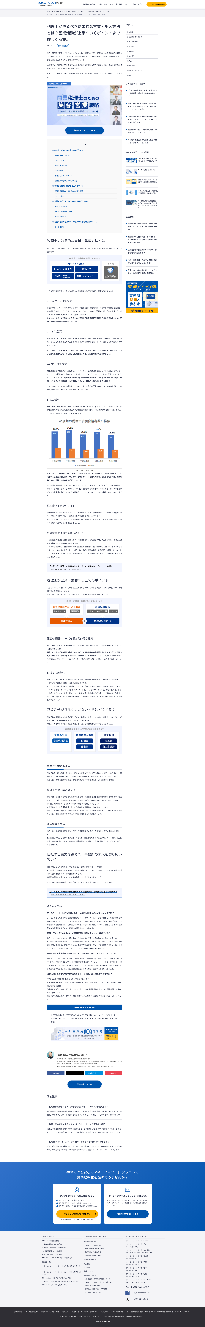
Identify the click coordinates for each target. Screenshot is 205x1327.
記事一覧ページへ (84, 1084)
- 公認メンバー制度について (93, 1245)
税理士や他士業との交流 (63, 211)
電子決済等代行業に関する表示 (137, 1311)
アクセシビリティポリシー (183, 1311)
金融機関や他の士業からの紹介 (66, 180)
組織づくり (131, 56)
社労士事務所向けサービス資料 (52, 1254)
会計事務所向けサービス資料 (52, 1251)
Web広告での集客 (61, 165)
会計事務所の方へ (89, 4)
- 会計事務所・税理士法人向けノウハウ (97, 1279)
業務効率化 (131, 51)
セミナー (127, 4)
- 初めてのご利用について (92, 1255)
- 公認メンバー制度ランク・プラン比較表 (98, 1282)
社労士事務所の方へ (106, 4)
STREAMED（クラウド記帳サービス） (55, 1285)
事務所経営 (131, 46)
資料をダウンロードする (127, 1213)
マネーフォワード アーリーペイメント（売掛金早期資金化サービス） (61, 1273)
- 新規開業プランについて (92, 1252)
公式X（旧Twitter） (141, 1299)
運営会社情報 (17, 1311)
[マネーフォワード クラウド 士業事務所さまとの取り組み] (50, 4)
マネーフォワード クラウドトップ (136, 1241)
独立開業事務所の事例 (134, 37)
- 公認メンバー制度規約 (92, 1286)
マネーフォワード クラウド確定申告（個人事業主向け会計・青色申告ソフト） (139, 1251)
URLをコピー (113, 1073)
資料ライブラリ (138, 4)
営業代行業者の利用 (62, 206)
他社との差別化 (60, 196)
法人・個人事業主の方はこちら (137, 1287)
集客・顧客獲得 (132, 42)
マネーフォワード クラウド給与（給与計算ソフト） (136, 1269)
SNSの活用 (59, 170)
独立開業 (130, 32)
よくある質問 (59, 227)
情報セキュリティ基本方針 (50, 1311)
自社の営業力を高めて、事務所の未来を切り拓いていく (75, 221)
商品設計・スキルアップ (135, 70)
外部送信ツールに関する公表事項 (112, 1311)
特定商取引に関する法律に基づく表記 (84, 1311)
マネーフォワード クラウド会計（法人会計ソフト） (136, 1245)
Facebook (56, 1073)
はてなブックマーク (94, 1073)
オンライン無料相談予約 (156, 4)
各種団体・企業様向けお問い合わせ (54, 1248)
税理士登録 (131, 66)
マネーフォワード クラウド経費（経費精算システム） (136, 1263)
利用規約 (65, 1311)
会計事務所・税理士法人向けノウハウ (99, 11)
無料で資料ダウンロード (84, 130)
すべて (129, 75)
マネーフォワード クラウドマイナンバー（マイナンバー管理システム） (139, 1281)
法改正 (129, 61)
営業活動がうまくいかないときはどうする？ (71, 201)
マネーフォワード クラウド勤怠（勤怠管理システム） (136, 1275)
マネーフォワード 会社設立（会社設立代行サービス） (60, 1281)
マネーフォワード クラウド (57, 11)
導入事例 (119, 4)
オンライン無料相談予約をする (77, 1213)
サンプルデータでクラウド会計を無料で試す (57, 1258)
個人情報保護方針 (32, 1311)
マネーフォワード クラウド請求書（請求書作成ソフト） (136, 1257)
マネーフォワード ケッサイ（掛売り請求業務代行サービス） (61, 1267)
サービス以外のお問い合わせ (161, 1311)
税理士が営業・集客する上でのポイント (69, 186)
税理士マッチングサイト (63, 175)
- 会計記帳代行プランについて (94, 1249)
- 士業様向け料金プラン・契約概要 (95, 1289)
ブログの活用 (59, 160)
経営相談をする (60, 216)
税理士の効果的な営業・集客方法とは (68, 150)
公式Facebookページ (142, 1293)
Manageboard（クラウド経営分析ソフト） (57, 1278)
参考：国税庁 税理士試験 (85, 470)
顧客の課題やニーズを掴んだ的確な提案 (69, 191)
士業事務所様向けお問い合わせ (52, 1244)
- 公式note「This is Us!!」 (93, 1292)
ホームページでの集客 (63, 155)
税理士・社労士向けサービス (76, 11)
